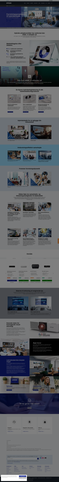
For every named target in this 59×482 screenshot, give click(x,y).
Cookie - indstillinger (23, 479)
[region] (14, 478)
